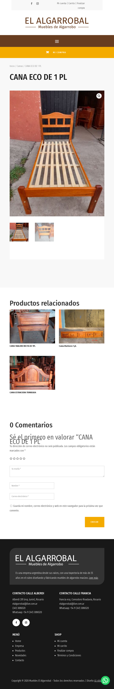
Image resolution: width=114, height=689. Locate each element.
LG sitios (98, 680)
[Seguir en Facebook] (31, 3)
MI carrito (62, 646)
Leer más (93, 577)
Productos (20, 650)
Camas (20, 66)
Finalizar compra (65, 650)
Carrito (71, 3)
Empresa (19, 646)
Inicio (12, 66)
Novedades (20, 655)
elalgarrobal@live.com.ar (71, 603)
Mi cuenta (61, 3)
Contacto (19, 660)
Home (18, 641)
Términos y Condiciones (69, 655)
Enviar (95, 522)
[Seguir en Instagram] (37, 3)
